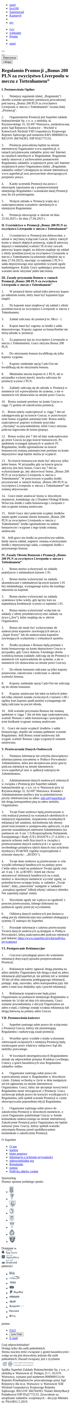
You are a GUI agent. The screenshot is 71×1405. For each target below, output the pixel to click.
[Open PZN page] (12, 1241)
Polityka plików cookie (23, 1171)
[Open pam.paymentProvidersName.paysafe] (16, 1307)
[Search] (3, 51)
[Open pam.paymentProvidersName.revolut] (14, 1311)
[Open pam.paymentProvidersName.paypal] (16, 1293)
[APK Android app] (10, 1262)
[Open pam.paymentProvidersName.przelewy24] (14, 1278)
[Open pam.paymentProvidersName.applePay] (12, 1317)
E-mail (13, 1338)
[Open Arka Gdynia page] (11, 1220)
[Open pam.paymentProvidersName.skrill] (12, 1302)
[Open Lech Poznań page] (11, 1192)
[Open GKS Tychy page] (12, 1227)
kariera (13, 1150)
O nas (13, 1146)
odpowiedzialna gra (21, 1160)
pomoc (13, 1167)
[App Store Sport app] (9, 1253)
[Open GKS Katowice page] (12, 1206)
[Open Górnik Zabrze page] (11, 1199)
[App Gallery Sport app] (10, 1257)
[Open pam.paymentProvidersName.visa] (12, 1283)
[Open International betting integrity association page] (20, 1366)
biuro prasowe (18, 1153)
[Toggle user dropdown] (3, 54)
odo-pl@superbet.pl (53, 798)
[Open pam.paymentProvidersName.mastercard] (11, 1288)
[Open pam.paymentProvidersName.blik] (12, 1274)
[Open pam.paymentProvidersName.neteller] (14, 1297)
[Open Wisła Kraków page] (11, 1234)
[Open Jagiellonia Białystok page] (11, 1213)
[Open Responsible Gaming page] (5, 1366)
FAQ (12, 1330)
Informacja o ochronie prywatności (31, 1157)
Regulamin (16, 1164)
